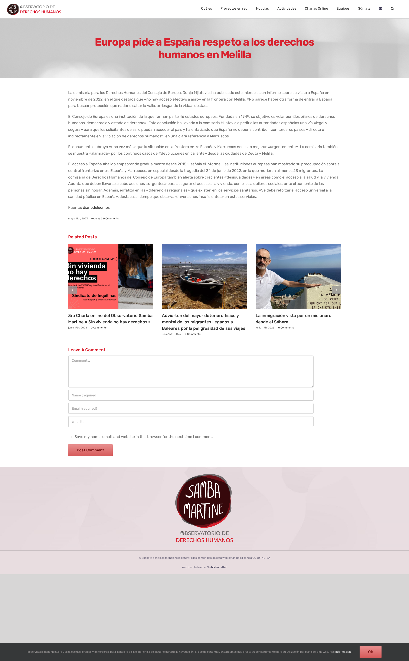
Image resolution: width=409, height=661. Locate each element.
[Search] (392, 8)
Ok (370, 651)
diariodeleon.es (96, 207)
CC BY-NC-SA (261, 557)
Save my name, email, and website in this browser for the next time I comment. (144, 436)
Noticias (95, 218)
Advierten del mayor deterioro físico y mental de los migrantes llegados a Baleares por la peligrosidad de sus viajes (203, 322)
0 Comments (111, 218)
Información (343, 651)
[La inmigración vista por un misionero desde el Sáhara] (298, 276)
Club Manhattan (217, 567)
